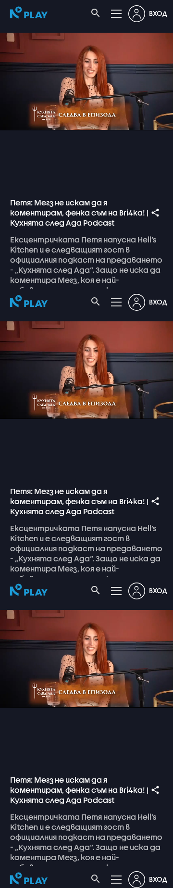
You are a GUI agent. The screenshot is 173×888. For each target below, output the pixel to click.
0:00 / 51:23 (74, 876)
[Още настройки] (136, 876)
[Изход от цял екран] (159, 876)
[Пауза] (13, 876)
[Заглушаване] (36, 876)
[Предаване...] (113, 876)
